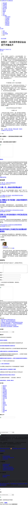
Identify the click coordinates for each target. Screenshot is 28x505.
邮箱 (1, 277)
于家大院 (10, 128)
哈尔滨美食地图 (6, 456)
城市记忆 (5, 385)
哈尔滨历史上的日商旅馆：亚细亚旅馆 (9, 326)
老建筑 (4, 388)
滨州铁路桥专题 (6, 464)
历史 (4, 399)
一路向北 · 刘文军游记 (8, 467)
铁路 (4, 409)
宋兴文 (1, 159)
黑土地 (4, 9)
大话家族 (7, 18)
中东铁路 (5, 4)
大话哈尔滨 (5, 246)
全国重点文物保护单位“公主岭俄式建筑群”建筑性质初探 (9, 351)
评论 (1, 272)
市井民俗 (5, 389)
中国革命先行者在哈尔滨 (8, 457)
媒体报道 (5, 476)
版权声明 (7, 22)
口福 (4, 12)
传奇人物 (5, 398)
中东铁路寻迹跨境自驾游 (8, 468)
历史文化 (5, 32)
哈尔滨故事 (5, 33)
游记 (4, 14)
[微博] (0, 450)
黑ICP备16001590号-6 (5, 448)
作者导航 (7, 19)
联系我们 (7, 20)
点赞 (7, 130)
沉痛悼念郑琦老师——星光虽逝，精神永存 (7, 380)
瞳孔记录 (5, 8)
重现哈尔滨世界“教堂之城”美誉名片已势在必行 (7, 374)
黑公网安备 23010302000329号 (19, 448)
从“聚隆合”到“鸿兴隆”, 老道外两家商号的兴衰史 (12, 322)
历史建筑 (5, 391)
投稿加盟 (7, 23)
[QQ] (2, 450)
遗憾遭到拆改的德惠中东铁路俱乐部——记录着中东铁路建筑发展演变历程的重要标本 (13, 358)
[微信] (3, 450)
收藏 (3, 130)
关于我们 (5, 15)
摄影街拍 (5, 392)
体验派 (4, 11)
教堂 (4, 411)
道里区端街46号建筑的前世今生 (8, 319)
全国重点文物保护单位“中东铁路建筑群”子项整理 (8, 369)
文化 (4, 400)
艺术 (4, 406)
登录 (2, 28)
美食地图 (5, 410)
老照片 (4, 387)
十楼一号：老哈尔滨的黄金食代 (11, 187)
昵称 (1, 275)
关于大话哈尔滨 (6, 475)
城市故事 (5, 3)
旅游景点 (5, 395)
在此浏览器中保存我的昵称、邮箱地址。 (10, 282)
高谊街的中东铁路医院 (3, 340)
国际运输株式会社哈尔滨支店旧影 (8, 325)
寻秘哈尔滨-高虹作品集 (8, 469)
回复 (13, 248)
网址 (1, 279)
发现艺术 (5, 5)
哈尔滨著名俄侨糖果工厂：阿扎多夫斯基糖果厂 (12, 323)
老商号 (4, 403)
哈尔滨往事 (5, 458)
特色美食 (5, 405)
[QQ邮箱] (4, 450)
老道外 (20, 128)
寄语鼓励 (7, 25)
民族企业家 (15, 128)
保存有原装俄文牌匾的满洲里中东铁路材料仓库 (7, 345)
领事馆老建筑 (6, 465)
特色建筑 (5, 396)
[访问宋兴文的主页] (6, 299)
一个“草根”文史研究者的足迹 (4, 363)
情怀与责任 (7, 16)
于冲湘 (5, 128)
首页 (4, 31)
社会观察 (5, 7)
